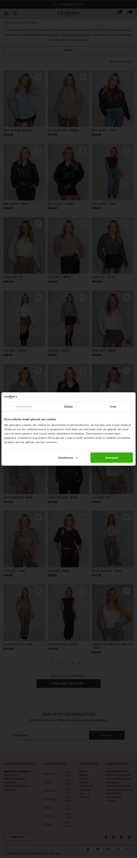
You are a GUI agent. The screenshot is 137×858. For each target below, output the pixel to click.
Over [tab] (113, 406)
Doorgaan (111, 457)
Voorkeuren (65, 457)
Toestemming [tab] (23, 406)
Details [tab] (68, 406)
